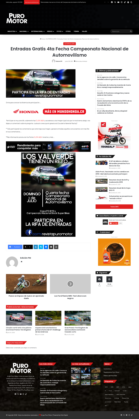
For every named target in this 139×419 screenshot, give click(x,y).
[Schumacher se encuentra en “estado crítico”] (102, 197)
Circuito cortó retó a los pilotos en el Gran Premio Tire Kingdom (18, 329)
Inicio (43, 39)
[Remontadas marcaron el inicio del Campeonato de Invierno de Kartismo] (85, 382)
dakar (130, 387)
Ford (110, 390)
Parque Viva (125, 398)
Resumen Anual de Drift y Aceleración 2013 (119, 181)
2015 (106, 387)
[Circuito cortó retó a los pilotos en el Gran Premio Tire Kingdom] (19, 318)
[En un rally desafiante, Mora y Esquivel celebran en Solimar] (95, 376)
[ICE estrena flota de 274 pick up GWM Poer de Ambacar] (85, 376)
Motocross (108, 398)
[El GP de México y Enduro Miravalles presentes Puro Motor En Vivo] (102, 162)
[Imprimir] (56, 247)
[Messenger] (46, 247)
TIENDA (76, 31)
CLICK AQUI (40, 120)
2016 (112, 387)
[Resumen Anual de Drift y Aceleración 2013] (102, 181)
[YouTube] (20, 394)
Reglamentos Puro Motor (111, 372)
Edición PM (59, 61)
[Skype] (41, 247)
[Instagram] (23, 394)
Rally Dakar (117, 402)
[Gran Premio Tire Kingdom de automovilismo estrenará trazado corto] (78, 318)
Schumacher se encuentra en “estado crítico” (120, 197)
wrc (106, 405)
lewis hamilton (109, 394)
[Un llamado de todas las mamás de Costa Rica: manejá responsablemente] (85, 370)
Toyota (126, 402)
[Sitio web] (21, 261)
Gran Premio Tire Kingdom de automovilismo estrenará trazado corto (76, 330)
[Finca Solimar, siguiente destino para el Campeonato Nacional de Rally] (95, 382)
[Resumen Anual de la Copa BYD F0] (102, 189)
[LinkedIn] (36, 247)
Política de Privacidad (110, 375)
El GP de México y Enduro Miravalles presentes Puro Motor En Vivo (119, 163)
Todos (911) (114, 207)
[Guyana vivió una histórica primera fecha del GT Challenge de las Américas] (48, 318)
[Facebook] (15, 394)
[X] (18, 394)
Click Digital (64, 415)
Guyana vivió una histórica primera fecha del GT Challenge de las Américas (48, 330)
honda (124, 390)
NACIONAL (23, 31)
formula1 (117, 390)
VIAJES (84, 31)
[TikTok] (26, 394)
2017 (117, 387)
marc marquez (121, 394)
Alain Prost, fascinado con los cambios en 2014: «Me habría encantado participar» (112, 173)
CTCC (123, 387)
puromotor (108, 402)
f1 (105, 390)
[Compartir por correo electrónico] (51, 247)
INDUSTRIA (11, 31)
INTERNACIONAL (37, 31)
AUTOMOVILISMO (51, 39)
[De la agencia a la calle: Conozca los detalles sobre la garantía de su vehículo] (75, 370)
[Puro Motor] (17, 18)
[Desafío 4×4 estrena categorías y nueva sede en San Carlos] (95, 370)
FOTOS (59, 31)
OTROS (68, 31)
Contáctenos (108, 369)
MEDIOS (49, 31)
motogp (116, 398)
